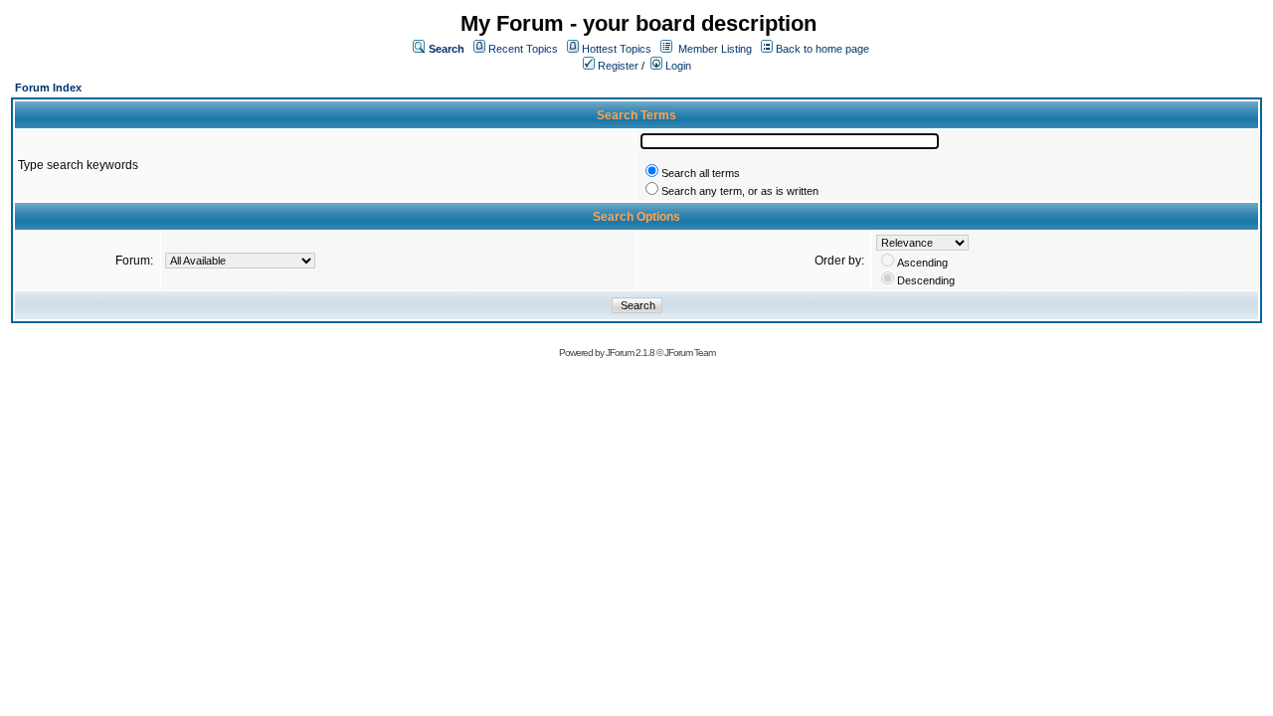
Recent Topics (523, 49)
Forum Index (48, 87)
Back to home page (822, 49)
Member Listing (715, 49)
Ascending (922, 262)
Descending (926, 280)
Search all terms (700, 173)
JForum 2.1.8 (630, 352)
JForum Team (689, 352)
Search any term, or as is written (739, 191)
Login (676, 66)
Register (616, 66)
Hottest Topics (616, 49)
